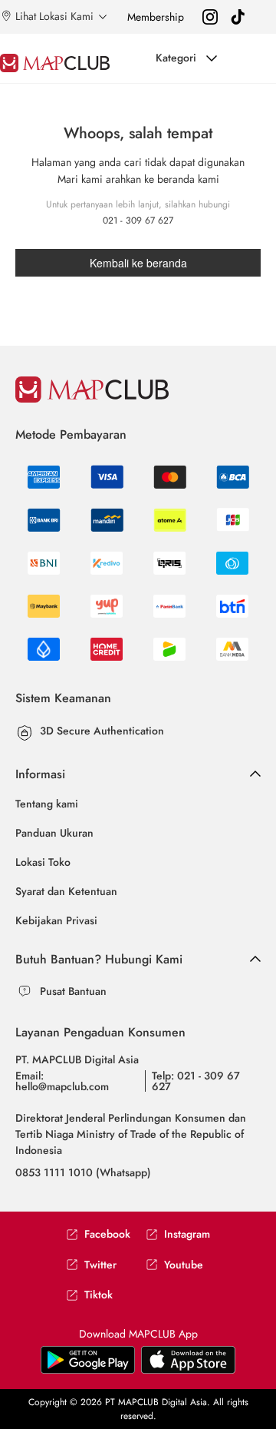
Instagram (187, 1234)
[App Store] (88, 1359)
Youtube (183, 1265)
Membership (155, 17)
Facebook (107, 1234)
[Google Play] (188, 1359)
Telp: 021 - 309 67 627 (196, 1081)
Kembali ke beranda (138, 262)
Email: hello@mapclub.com (62, 1081)
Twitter (100, 1265)
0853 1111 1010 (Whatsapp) (83, 1172)
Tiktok (98, 1295)
